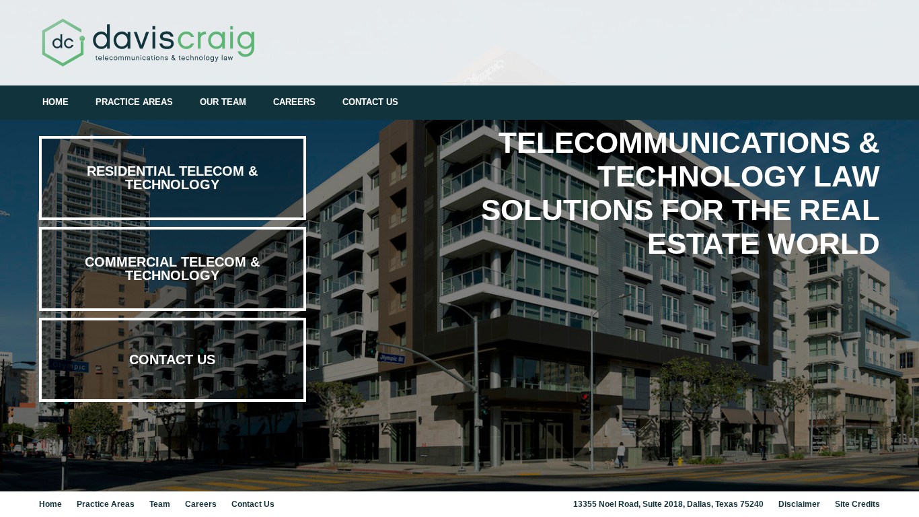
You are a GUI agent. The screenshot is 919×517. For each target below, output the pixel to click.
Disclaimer (799, 504)
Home (55, 102)
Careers (294, 102)
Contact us (370, 102)
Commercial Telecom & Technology (172, 268)
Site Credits (857, 504)
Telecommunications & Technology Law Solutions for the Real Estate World (680, 193)
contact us (172, 359)
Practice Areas (134, 102)
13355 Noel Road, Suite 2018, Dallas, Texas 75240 (668, 504)
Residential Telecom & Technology (172, 178)
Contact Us (252, 504)
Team (159, 504)
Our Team (223, 102)
